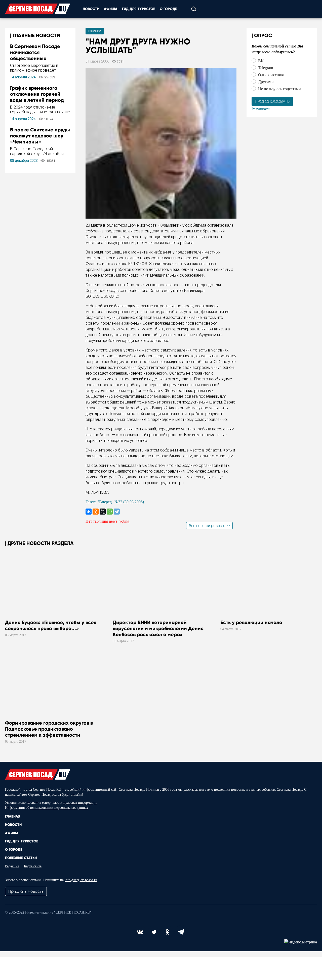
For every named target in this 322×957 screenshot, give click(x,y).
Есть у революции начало (251, 622)
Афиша (110, 9)
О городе (168, 9)
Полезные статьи (21, 858)
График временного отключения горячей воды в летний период (37, 94)
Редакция (12, 866)
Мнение (94, 31)
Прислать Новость (26, 891)
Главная (12, 816)
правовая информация (80, 802)
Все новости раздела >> (209, 526)
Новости (91, 9)
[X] (103, 512)
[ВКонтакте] (89, 512)
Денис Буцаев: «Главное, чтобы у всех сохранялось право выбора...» (50, 625)
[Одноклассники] (96, 512)
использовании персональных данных (59, 808)
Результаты (261, 109)
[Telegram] (117, 512)
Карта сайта (33, 866)
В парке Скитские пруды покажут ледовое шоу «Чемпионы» (40, 136)
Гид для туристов (138, 9)
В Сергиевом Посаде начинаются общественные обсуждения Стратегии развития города (38, 58)
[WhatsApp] (110, 512)
